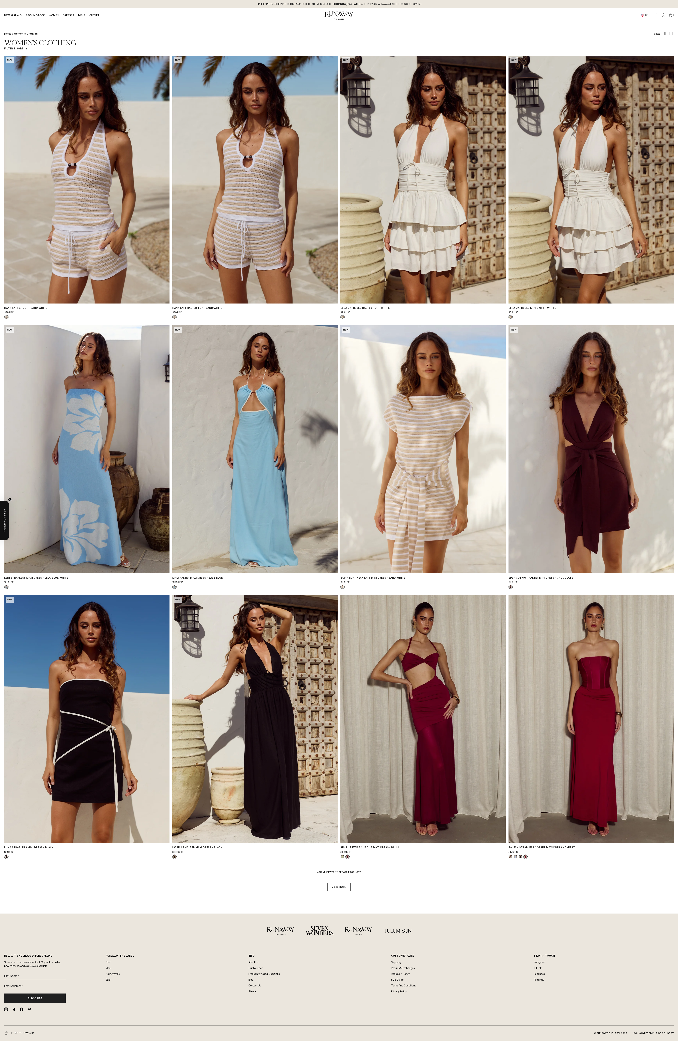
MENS (81, 15)
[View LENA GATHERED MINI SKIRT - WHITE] (511, 317)
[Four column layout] (664, 33)
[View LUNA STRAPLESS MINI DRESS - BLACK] (6, 857)
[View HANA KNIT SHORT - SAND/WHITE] (6, 317)
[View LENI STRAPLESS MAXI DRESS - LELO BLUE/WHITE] (6, 587)
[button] (4, 520)
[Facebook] (21, 1009)
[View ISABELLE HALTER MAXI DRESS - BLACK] (174, 857)
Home (7, 33)
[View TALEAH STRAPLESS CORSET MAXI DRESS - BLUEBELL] (515, 857)
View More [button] (339, 886)
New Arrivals (13, 15)
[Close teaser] (10, 499)
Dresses (68, 15)
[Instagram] (6, 1009)
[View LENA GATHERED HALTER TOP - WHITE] (342, 317)
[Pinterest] (29, 1009)
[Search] (656, 15)
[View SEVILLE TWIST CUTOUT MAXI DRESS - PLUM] (347, 857)
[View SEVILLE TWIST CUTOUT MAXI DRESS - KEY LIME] (342, 857)
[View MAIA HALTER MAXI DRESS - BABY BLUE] (174, 587)
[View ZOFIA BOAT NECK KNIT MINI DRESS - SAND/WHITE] (342, 587)
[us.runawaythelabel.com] (339, 15)
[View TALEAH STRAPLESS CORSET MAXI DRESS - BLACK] (520, 857)
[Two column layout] (671, 33)
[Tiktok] (14, 1009)
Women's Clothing (26, 33)
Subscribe (35, 998)
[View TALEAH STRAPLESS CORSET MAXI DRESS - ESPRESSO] (511, 857)
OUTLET (94, 15)
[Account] (663, 15)
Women (54, 15)
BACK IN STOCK (35, 15)
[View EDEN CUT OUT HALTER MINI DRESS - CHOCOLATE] (511, 587)
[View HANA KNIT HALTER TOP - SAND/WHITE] (174, 317)
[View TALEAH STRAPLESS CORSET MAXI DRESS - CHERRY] (525, 857)
